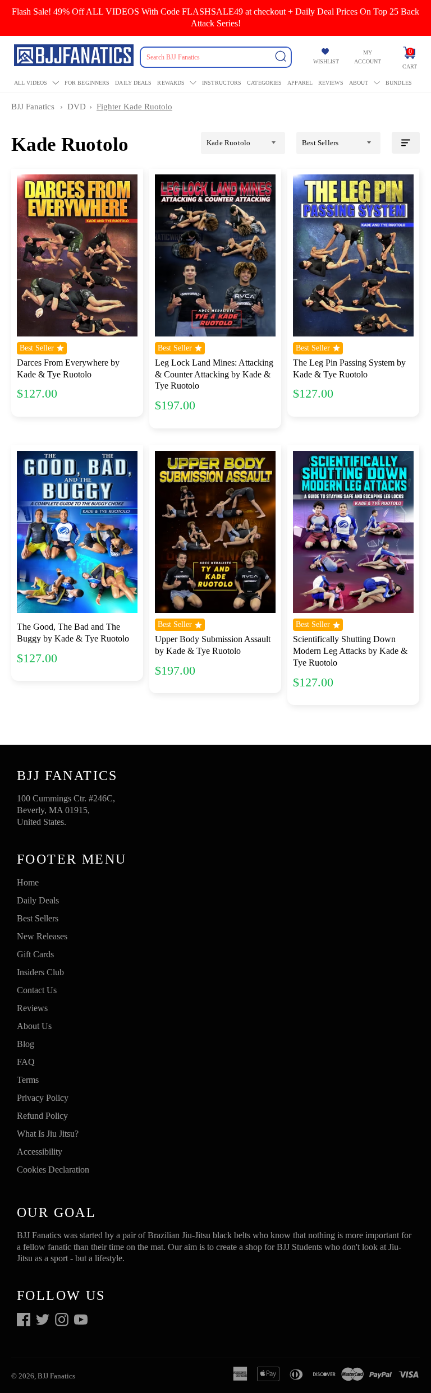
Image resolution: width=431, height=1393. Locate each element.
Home (28, 882)
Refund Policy (42, 1115)
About (359, 83)
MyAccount (367, 56)
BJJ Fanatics (32, 106)
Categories (264, 83)
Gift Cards (35, 954)
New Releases (42, 936)
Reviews (330, 83)
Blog (25, 1044)
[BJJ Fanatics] (75, 57)
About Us (34, 1026)
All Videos (30, 83)
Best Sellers (37, 918)
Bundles (399, 83)
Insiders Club (40, 972)
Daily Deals (133, 83)
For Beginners (87, 83)
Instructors (221, 83)
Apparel (300, 83)
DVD (76, 106)
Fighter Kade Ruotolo (134, 106)
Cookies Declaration (53, 1169)
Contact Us (37, 990)
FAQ (26, 1062)
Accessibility (39, 1151)
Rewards (171, 83)
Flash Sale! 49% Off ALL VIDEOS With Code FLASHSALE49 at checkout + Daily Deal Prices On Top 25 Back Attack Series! (215, 17)
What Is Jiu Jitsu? (48, 1133)
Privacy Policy (42, 1098)
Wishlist (326, 61)
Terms (28, 1080)
